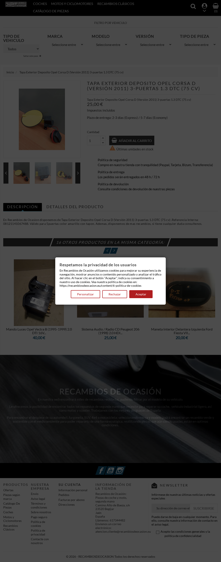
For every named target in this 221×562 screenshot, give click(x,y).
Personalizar (85, 294)
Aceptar (141, 294)
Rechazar (115, 294)
